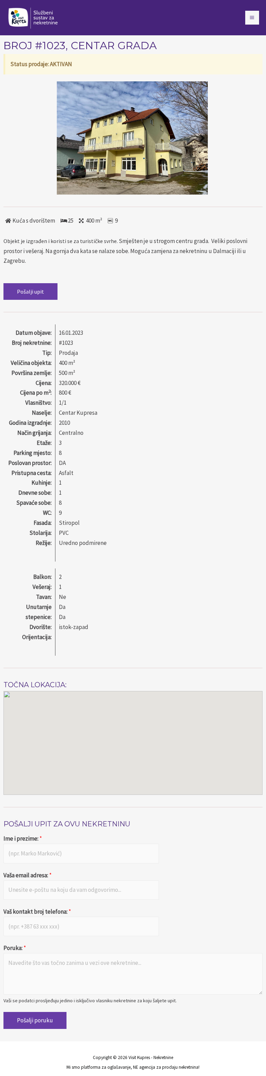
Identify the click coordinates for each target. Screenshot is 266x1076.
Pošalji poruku (35, 1020)
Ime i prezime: (22, 838)
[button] (30, 291)
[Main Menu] (252, 18)
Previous (62, 138)
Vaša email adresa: (27, 875)
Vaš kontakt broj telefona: (37, 911)
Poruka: (14, 948)
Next (202, 138)
